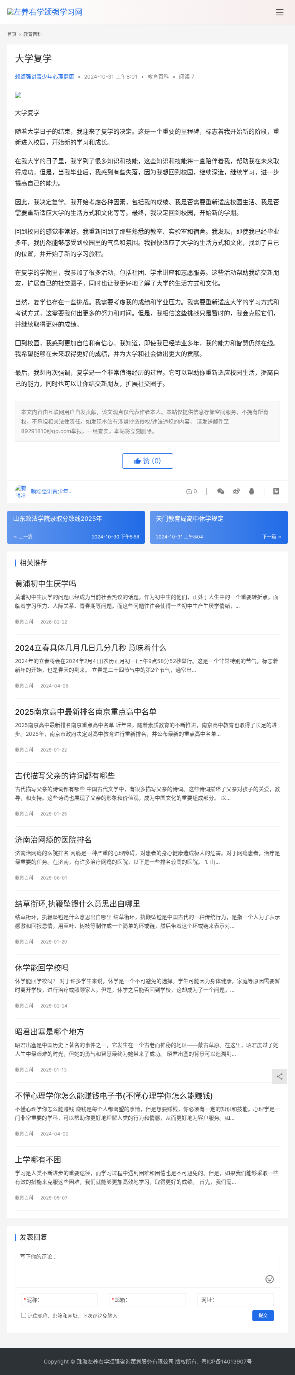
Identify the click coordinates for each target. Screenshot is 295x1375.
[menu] (280, 12)
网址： (209, 1299)
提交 (263, 1315)
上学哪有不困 (38, 1160)
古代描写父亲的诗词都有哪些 (65, 776)
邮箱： (121, 1299)
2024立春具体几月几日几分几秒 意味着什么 (91, 648)
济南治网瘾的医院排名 (53, 840)
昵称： (33, 1299)
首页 (12, 34)
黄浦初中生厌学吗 (45, 584)
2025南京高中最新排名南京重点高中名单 (86, 712)
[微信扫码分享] (221, 491)
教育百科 (158, 76)
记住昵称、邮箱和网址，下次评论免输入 (72, 1316)
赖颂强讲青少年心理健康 (44, 76)
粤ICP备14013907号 (226, 1361)
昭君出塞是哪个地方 (49, 1032)
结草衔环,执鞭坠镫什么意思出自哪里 (77, 904)
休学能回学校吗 (42, 968)
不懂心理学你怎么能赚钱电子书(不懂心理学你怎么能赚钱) (114, 1096)
